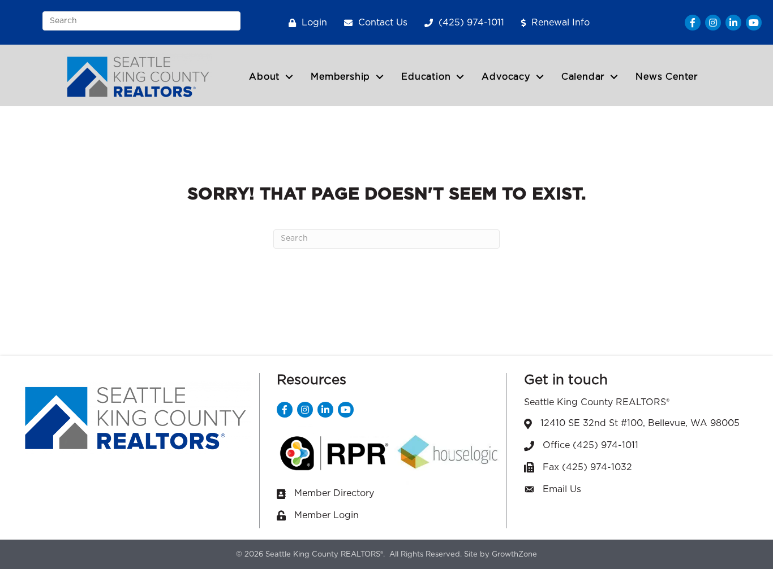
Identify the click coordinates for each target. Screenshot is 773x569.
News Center (666, 76)
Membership (340, 76)
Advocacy (506, 76)
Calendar (582, 76)
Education (425, 76)
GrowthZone (514, 554)
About (264, 76)
